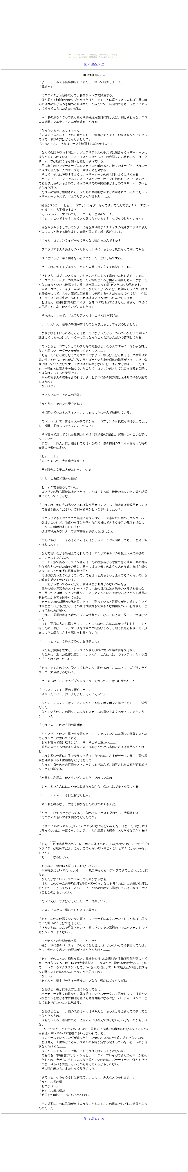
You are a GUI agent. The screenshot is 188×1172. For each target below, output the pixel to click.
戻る (94, 64)
